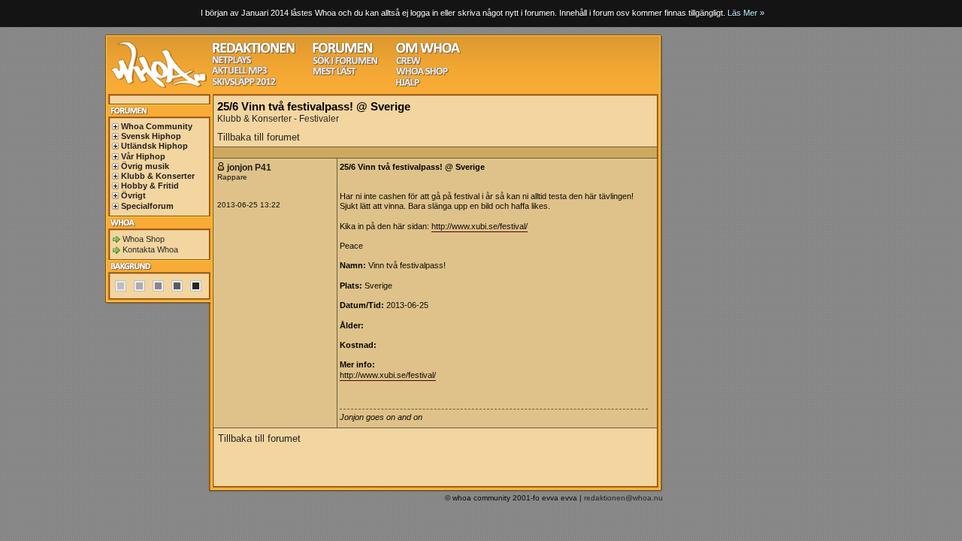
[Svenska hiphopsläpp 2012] (244, 84)
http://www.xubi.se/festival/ (479, 226)
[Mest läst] (334, 73)
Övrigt (133, 195)
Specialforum (147, 205)
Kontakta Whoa (150, 249)
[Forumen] (343, 51)
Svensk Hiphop (151, 136)
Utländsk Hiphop (154, 145)
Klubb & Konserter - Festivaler (278, 118)
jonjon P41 (249, 167)
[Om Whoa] (428, 51)
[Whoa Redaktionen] (253, 51)
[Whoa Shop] (422, 73)
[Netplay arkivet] (232, 62)
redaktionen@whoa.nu (623, 498)
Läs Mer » (746, 12)
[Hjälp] (407, 84)
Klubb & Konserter (158, 175)
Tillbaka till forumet (258, 137)
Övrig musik (145, 166)
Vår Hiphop (143, 156)
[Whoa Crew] (408, 63)
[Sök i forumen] (345, 63)
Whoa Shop (144, 238)
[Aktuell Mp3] (239, 72)
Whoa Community (156, 126)
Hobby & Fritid (150, 185)
